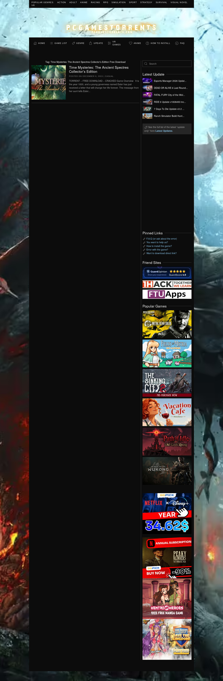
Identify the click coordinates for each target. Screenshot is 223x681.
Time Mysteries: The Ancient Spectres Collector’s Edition (99, 69)
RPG (105, 2)
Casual (109, 76)
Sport (133, 2)
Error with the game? (157, 249)
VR (33, 5)
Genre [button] (80, 43)
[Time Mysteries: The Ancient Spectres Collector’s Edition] (49, 82)
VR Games (116, 43)
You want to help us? (157, 242)
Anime (84, 2)
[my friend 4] (167, 294)
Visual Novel (179, 2)
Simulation (119, 2)
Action (61, 2)
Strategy (146, 2)
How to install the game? (159, 246)
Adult (73, 2)
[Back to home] (111, 22)
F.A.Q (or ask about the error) (161, 238)
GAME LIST (61, 43)
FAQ (182, 43)
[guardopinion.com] (167, 272)
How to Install (160, 43)
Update (98, 43)
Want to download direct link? (161, 253)
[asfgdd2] (167, 598)
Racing (95, 2)
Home (41, 43)
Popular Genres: (43, 2)
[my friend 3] (167, 283)
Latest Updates (163, 130)
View (167, 323)
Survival (161, 2)
